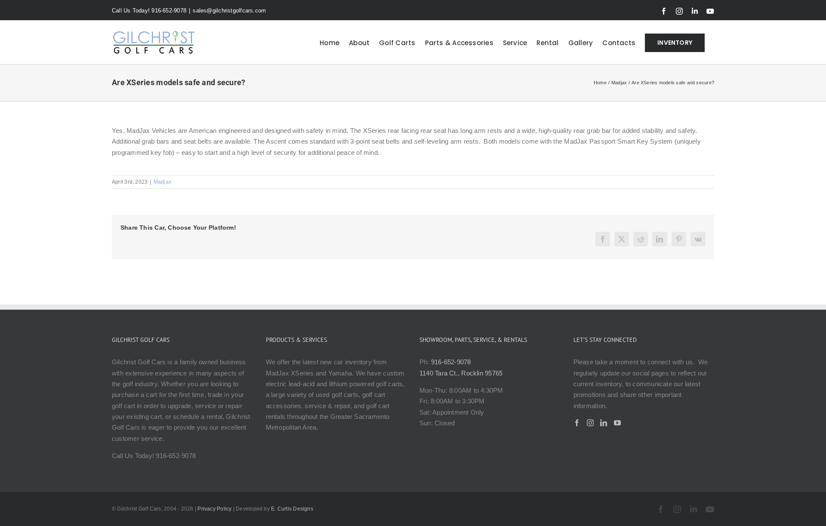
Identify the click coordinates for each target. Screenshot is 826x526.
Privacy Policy (214, 509)
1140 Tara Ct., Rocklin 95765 (460, 373)
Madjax (162, 182)
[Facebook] (576, 422)
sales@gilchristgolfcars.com (229, 10)
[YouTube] (617, 422)
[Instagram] (590, 422)
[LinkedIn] (603, 422)
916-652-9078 (451, 362)
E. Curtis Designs (292, 509)
